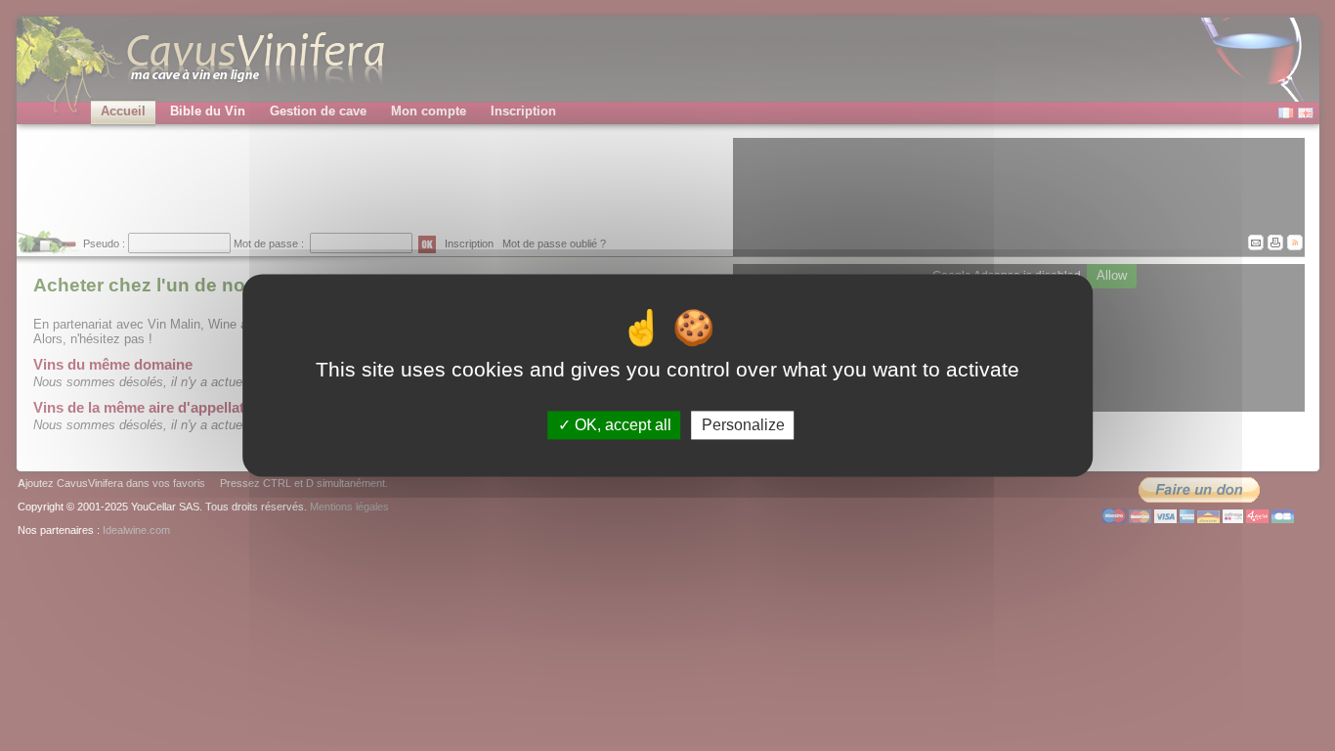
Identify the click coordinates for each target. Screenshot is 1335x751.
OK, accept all (621, 425)
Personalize (743, 425)
